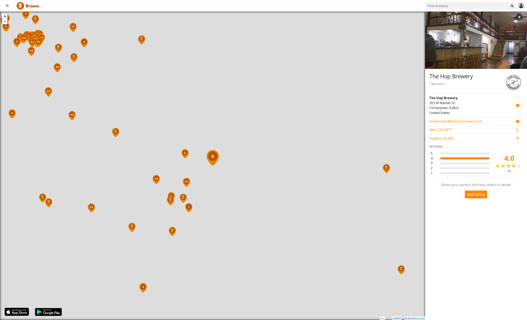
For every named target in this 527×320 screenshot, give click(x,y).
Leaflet (396, 318)
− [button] (5, 21)
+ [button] (5, 16)
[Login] (521, 6)
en (382, 318)
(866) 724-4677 (440, 129)
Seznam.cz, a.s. (416, 318)
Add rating (476, 194)
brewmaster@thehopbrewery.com (455, 121)
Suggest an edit (441, 138)
